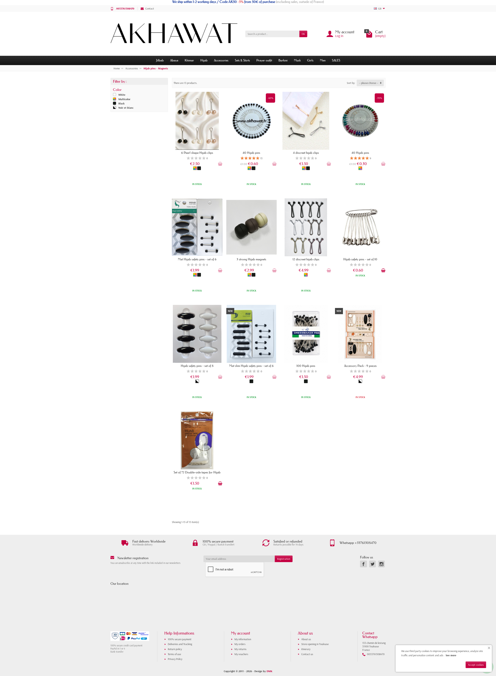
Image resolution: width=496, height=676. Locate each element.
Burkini (283, 60)
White (121, 94)
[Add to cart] (220, 164)
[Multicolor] (195, 168)
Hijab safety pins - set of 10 (360, 259)
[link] (363, 564)
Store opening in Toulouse (315, 644)
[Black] (199, 168)
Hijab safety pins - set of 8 (197, 366)
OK (303, 34)
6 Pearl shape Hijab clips (197, 153)
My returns (240, 649)
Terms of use (174, 654)
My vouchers (241, 654)
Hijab (204, 60)
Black (121, 103)
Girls (310, 60)
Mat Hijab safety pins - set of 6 (197, 259)
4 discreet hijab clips (306, 153)
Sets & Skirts (242, 60)
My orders (239, 644)
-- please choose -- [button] (368, 83)
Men (323, 60)
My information (242, 639)
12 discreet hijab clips (306, 259)
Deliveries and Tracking (180, 644)
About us (306, 639)
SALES (336, 60)
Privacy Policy (175, 659)
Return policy (175, 649)
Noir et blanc (125, 107)
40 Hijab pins (251, 153)
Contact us (307, 654)
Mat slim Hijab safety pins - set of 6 (251, 366)
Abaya (174, 60)
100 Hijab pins (305, 366)
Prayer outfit (264, 60)
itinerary (305, 649)
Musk (297, 60)
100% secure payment (179, 639)
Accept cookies (476, 665)
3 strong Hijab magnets (251, 259)
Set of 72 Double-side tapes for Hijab (197, 472)
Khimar (189, 60)
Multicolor (124, 99)
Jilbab (160, 60)
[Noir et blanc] (197, 381)
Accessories (221, 60)
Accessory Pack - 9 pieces (360, 366)
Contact (149, 8)
